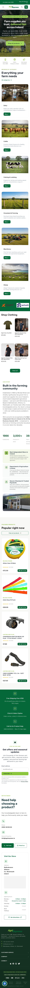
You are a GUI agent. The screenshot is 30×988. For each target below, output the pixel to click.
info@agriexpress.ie (8, 944)
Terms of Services (11, 983)
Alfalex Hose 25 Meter (9, 563)
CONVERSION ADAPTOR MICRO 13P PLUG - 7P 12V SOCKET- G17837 (13, 637)
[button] (3, 7)
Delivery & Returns (15, 49)
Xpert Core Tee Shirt (6, 333)
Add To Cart (23, 570)
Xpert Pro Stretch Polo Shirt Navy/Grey (20, 333)
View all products (14, 533)
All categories (6, 80)
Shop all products (14, 43)
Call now (9, 845)
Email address (6, 766)
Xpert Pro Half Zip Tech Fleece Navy (21, 358)
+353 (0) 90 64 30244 (8, 941)
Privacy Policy (24, 781)
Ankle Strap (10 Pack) (9, 600)
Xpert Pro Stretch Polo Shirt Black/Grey (6, 358)
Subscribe (7, 773)
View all (15, 370)
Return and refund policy (18, 983)
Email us (22, 845)
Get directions (15, 917)
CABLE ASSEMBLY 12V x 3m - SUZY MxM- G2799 (13, 674)
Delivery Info (25, 983)
